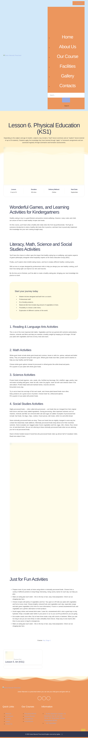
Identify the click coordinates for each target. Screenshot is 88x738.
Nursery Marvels (29, 716)
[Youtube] (48, 698)
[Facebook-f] (40, 698)
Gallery (67, 75)
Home (67, 36)
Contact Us (9, 724)
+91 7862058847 (51, 723)
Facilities (67, 66)
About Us (67, 46)
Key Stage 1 (47, 640)
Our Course (67, 56)
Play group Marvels (30, 713)
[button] (79, 3)
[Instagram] (44, 698)
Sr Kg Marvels (28, 721)
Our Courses (9, 716)
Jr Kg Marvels (28, 719)
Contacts (67, 85)
